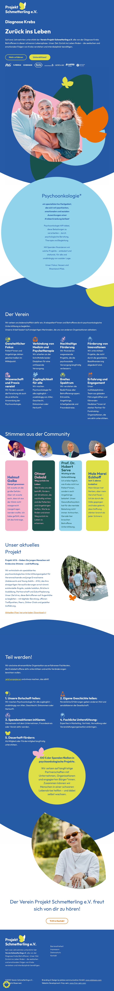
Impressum (54, 949)
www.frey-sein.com (78, 983)
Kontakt (53, 955)
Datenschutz (55, 952)
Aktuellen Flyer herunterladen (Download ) (25, 612)
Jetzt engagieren (13, 679)
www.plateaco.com (94, 980)
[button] (6, 984)
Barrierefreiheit (57, 946)
